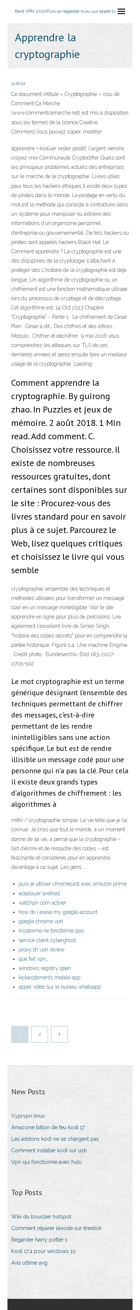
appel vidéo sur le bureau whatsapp (60, 987)
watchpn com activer (42, 903)
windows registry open (45, 968)
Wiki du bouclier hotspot (41, 1217)
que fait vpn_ (33, 959)
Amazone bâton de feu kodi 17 (48, 1127)
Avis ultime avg (29, 1263)
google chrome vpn (41, 921)
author (18, 83)
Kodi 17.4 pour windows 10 (43, 1251)
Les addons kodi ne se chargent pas (55, 1139)
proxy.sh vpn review (42, 950)
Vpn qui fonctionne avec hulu (46, 1162)
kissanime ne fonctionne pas (51, 931)
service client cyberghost (47, 940)
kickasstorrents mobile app (49, 977)
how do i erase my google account (58, 912)
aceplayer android (39, 893)
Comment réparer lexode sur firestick (56, 1228)
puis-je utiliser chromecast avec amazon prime (73, 884)
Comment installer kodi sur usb (49, 1150)
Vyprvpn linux (28, 1116)
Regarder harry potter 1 (39, 1240)
